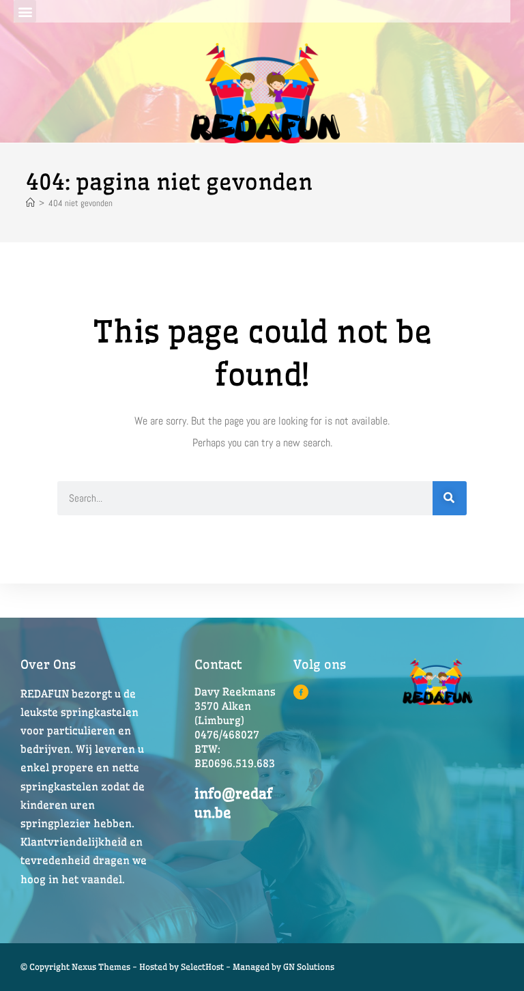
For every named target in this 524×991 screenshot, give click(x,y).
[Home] (30, 203)
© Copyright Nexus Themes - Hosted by (100, 967)
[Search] (450, 498)
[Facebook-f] (300, 692)
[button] (25, 11)
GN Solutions (308, 967)
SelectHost (202, 967)
